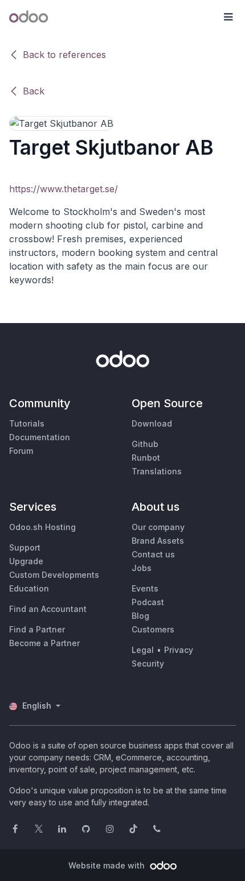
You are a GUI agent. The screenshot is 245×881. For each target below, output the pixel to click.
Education (29, 588)
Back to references (64, 54)
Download (152, 423)
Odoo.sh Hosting (42, 527)
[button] (228, 17)
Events (145, 588)
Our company (158, 527)
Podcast (148, 602)
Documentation (39, 437)
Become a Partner (44, 643)
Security (148, 663)
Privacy (178, 650)
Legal (143, 650)
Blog (140, 616)
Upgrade (26, 561)
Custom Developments (54, 575)
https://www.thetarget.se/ (63, 189)
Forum (21, 451)
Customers (153, 629)
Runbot (146, 457)
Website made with (107, 865)
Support (24, 547)
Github (145, 444)
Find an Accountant (48, 609)
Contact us (153, 554)
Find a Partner (37, 629)
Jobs (142, 568)
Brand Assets (158, 540)
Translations (157, 471)
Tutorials (26, 423)
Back (33, 91)
